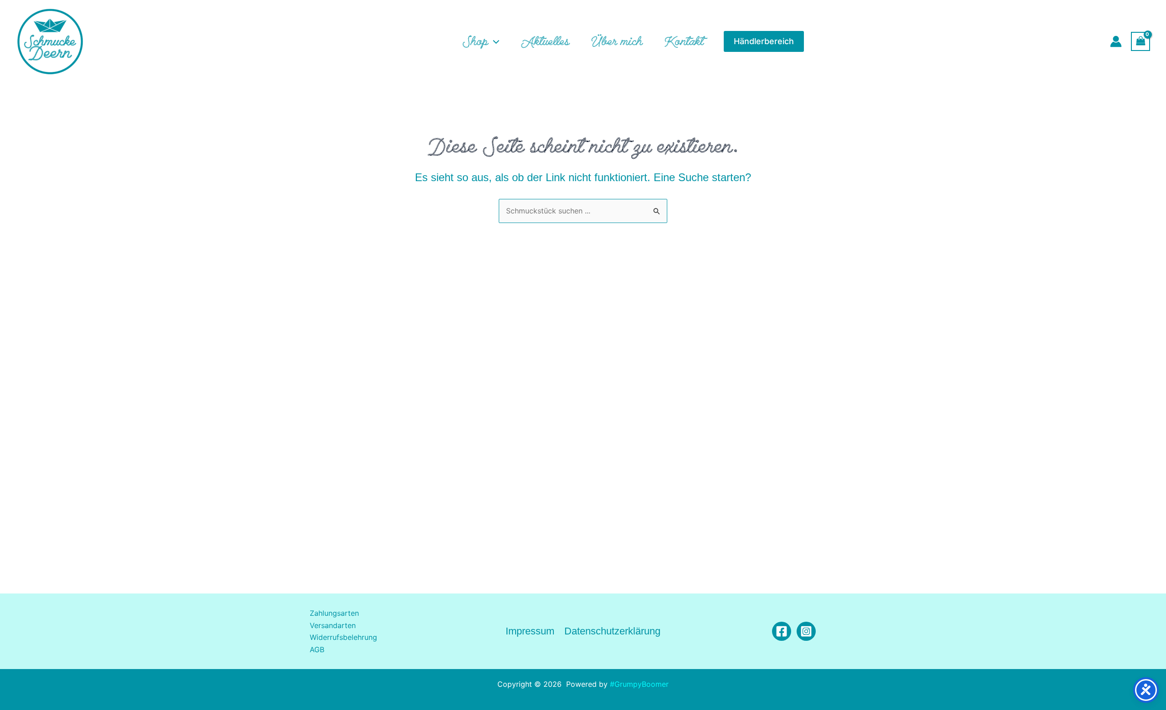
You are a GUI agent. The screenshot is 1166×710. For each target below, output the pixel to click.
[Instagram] (806, 631)
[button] (493, 41)
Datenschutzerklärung (612, 631)
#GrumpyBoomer (639, 684)
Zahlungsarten (334, 613)
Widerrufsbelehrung (343, 637)
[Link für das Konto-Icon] (1116, 41)
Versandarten (333, 625)
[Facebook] (781, 631)
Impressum (530, 631)
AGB (317, 649)
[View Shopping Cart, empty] (1140, 41)
